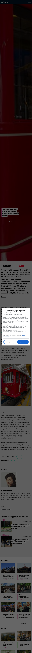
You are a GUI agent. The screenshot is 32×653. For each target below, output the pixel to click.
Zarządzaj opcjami (9, 342)
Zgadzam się (22, 342)
